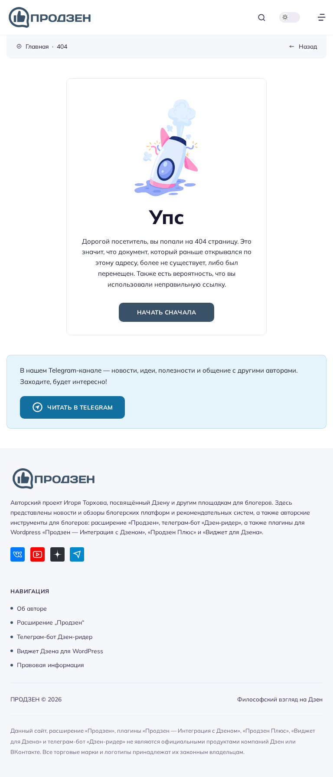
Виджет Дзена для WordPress (60, 650)
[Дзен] (57, 554)
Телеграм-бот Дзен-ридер (54, 636)
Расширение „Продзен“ (50, 622)
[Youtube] (37, 554)
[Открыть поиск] (261, 17)
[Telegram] (77, 554)
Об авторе (32, 608)
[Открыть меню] (321, 17)
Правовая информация (50, 664)
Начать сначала (166, 312)
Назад (308, 46)
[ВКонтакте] (17, 554)
